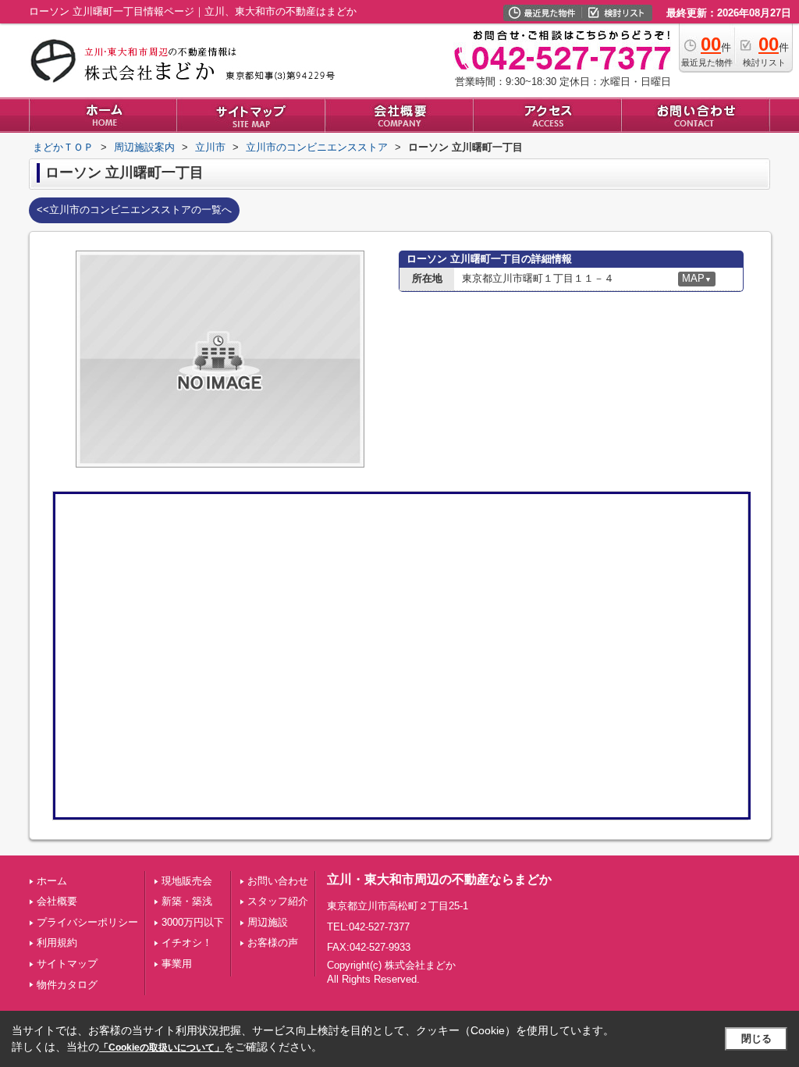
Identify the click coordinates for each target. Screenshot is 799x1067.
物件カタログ (67, 985)
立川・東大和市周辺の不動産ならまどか (439, 879)
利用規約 (57, 942)
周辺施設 (267, 922)
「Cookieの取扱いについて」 (161, 1047)
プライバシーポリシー (87, 922)
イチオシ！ (187, 942)
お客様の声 (272, 942)
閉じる (756, 1038)
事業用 (177, 963)
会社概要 (57, 901)
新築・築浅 (187, 901)
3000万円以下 (193, 922)
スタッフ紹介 (277, 901)
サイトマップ (67, 963)
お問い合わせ (277, 881)
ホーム (52, 881)
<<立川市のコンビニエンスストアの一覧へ (134, 209)
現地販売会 (187, 881)
